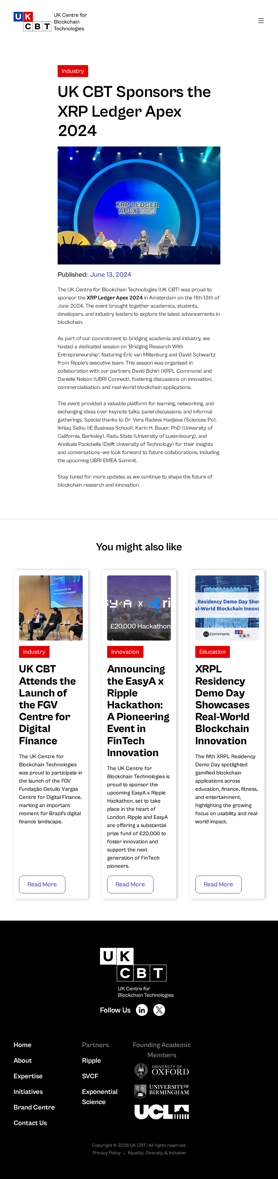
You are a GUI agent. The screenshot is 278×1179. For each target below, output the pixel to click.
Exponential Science (100, 1097)
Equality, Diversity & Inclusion (157, 1153)
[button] (261, 22)
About (23, 1061)
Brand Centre (34, 1108)
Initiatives (28, 1092)
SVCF (90, 1076)
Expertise (28, 1076)
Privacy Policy (107, 1153)
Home (23, 1045)
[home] (87, 22)
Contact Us (30, 1123)
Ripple (91, 1061)
